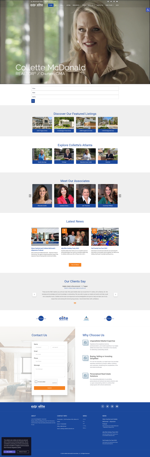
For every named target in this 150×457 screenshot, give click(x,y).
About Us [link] (90, 5)
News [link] (84, 5)
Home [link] (50, 5)
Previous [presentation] (30, 195)
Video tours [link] (108, 5)
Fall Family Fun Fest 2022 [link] (109, 440)
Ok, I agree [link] (9, 451)
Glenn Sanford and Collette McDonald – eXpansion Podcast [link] (109, 421)
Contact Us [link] (100, 5)
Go (33, 101)
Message (37, 365)
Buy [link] (56, 5)
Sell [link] (61, 5)
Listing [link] (68, 5)
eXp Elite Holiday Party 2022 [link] (110, 432)
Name (36, 344)
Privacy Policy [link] (23, 451)
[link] (148, 10)
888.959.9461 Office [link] (38, 1)
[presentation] (34, 295)
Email (35, 351)
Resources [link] (76, 5)
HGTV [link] (117, 5)
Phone (36, 358)
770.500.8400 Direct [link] (51, 1)
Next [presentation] (120, 195)
